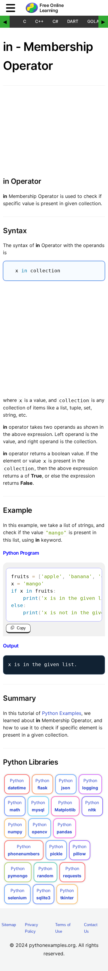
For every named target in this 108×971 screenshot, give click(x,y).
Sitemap (9, 924)
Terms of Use (62, 928)
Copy (21, 628)
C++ (39, 21)
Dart (72, 21)
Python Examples (61, 713)
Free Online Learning (52, 8)
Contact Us (91, 928)
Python (17, 784)
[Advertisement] (54, 337)
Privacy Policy (31, 928)
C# (55, 21)
